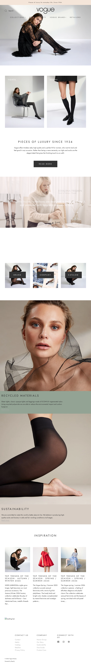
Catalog (17, 645)
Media (17, 642)
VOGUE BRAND (57, 17)
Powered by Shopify (10, 661)
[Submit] (7, 10)
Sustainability (41, 645)
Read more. (5, 409)
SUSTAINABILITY (37, 17)
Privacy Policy (20, 650)
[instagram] (63, 641)
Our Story (40, 642)
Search (11, 11)
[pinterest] (68, 641)
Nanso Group (41, 639)
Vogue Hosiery (12, 659)
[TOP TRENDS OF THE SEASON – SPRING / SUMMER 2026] (73, 559)
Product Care (41, 650)
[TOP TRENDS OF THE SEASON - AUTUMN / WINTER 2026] (17, 559)
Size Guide (41, 647)
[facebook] (58, 641)
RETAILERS (75, 17)
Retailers (18, 647)
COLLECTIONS (17, 17)
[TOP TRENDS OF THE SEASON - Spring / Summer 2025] (45, 559)
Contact (17, 639)
